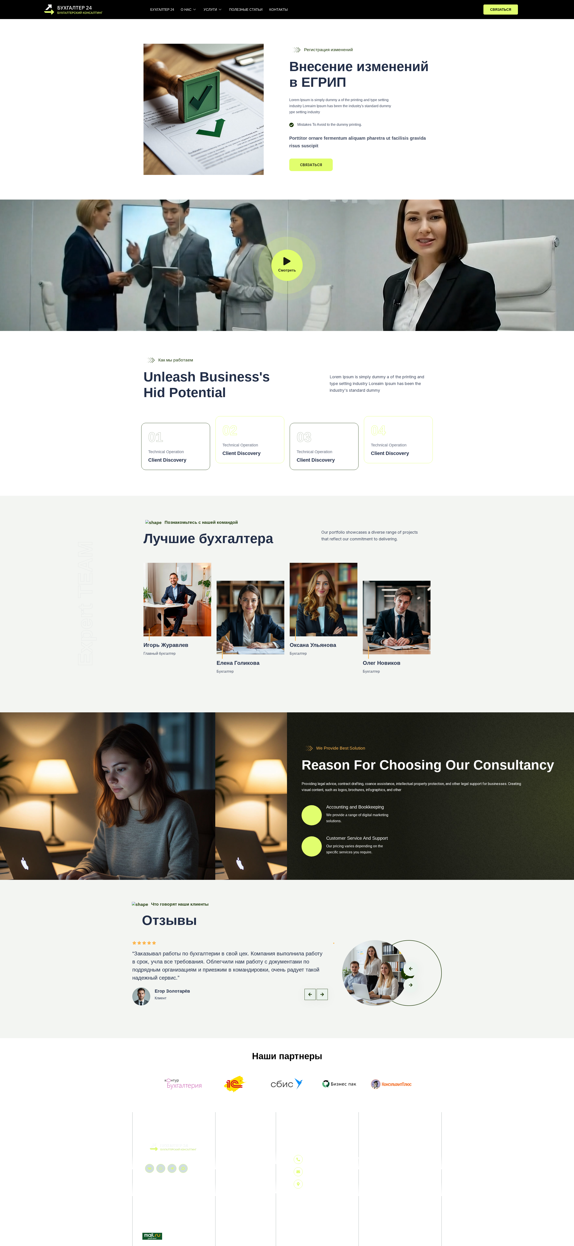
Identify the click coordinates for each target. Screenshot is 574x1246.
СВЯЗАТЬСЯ (500, 9)
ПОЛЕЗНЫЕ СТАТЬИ (246, 9)
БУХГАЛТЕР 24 (162, 9)
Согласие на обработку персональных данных (389, 1166)
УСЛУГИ (210, 9)
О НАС (186, 9)
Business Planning (240, 1157)
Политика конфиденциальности (376, 1158)
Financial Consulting (241, 1185)
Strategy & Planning (241, 1194)
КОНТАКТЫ (278, 9)
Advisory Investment (241, 1166)
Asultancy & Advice (240, 1175)
